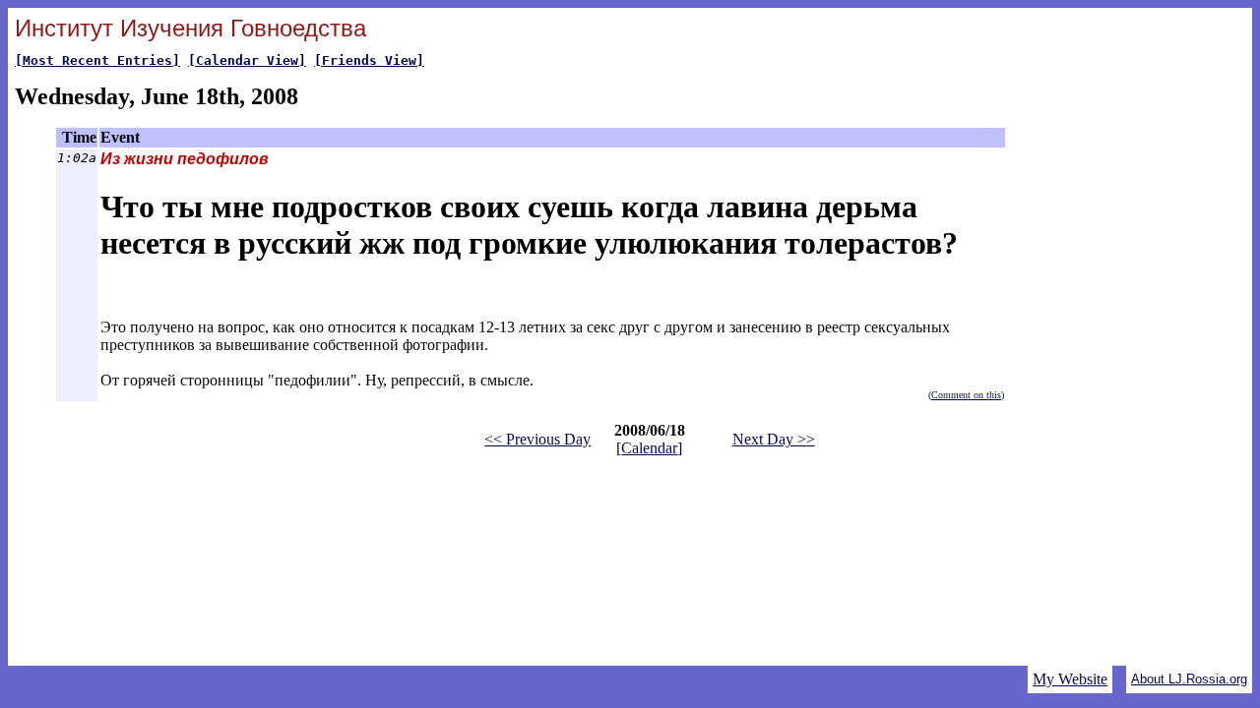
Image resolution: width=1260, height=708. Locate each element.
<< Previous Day (537, 439)
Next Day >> (773, 439)
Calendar (649, 448)
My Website (1070, 679)
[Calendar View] (247, 60)
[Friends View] (369, 60)
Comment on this (966, 394)
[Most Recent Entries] (97, 60)
